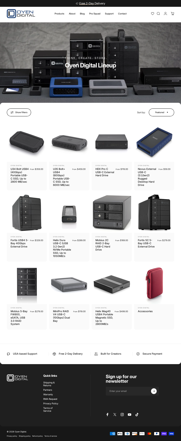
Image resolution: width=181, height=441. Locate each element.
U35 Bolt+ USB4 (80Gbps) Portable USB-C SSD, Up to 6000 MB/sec (61, 176)
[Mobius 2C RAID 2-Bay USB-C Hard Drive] (112, 213)
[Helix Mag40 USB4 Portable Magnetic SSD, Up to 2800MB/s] (112, 284)
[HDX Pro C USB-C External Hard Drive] (112, 142)
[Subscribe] (154, 391)
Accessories (145, 311)
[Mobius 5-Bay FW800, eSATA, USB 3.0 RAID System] (27, 284)
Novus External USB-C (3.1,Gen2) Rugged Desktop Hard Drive (147, 176)
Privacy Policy (50, 403)
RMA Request (50, 399)
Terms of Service (48, 409)
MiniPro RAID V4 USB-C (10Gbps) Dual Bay (61, 316)
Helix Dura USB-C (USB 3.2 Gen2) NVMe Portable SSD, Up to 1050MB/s (62, 248)
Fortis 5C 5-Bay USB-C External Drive (146, 243)
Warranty (48, 394)
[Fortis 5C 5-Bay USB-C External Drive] (154, 213)
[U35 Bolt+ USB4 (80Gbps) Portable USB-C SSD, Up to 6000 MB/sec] (69, 142)
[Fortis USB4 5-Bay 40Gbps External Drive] (27, 213)
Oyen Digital (16, 165)
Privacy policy (12, 436)
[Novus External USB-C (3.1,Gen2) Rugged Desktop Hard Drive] (154, 142)
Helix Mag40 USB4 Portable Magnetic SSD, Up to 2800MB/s (104, 317)
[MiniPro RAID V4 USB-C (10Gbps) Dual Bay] (69, 284)
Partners (47, 389)
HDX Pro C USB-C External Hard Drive (104, 172)
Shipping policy (25, 436)
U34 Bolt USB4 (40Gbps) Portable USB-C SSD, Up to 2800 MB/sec (20, 175)
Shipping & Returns (49, 384)
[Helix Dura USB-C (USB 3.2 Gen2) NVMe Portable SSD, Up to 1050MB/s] (69, 213)
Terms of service (50, 436)
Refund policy (37, 436)
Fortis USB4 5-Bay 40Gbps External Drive (19, 243)
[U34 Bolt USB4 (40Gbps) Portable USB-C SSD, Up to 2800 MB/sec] (27, 142)
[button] (153, 13)
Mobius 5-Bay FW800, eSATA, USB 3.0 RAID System (19, 317)
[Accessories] (154, 284)
